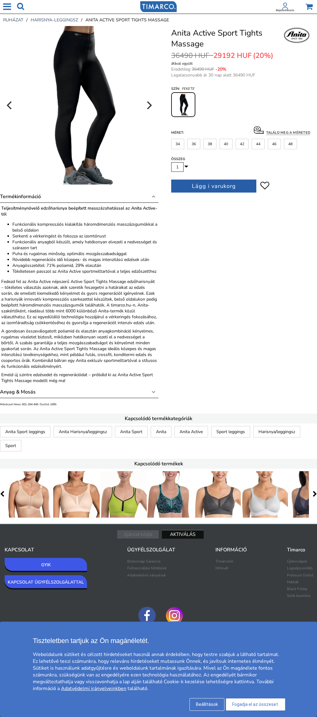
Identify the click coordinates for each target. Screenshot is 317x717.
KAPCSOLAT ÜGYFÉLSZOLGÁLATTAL (46, 582)
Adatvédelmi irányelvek (146, 575)
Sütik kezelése (298, 595)
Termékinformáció (20, 196)
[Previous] (10, 105)
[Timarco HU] (158, 6)
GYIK (46, 565)
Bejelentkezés (285, 10)
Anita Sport (131, 432)
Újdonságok (297, 561)
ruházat (13, 20)
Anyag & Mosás (18, 392)
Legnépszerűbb (300, 568)
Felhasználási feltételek (147, 568)
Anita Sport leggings (25, 432)
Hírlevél (221, 568)
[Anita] (296, 42)
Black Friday (297, 588)
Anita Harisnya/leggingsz (83, 432)
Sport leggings (230, 432)
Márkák (293, 582)
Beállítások (207, 704)
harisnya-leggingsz (54, 20)
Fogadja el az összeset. (255, 704)
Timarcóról (224, 561)
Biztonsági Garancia (143, 561)
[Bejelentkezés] (285, 7)
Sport (10, 446)
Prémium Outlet (300, 575)
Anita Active (191, 432)
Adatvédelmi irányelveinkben (93, 688)
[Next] (148, 105)
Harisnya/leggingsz (276, 432)
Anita (161, 432)
